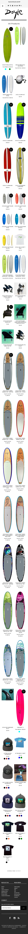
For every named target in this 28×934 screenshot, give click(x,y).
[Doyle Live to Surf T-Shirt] (20, 239)
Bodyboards (16, 895)
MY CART (18, 5)
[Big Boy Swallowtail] (8, 45)
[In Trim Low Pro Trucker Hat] (8, 744)
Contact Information (5, 895)
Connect (16, 897)
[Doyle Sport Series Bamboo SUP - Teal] (20, 466)
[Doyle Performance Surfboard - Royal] (20, 263)
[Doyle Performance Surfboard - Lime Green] (8, 264)
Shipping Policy (4, 891)
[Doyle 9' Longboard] (8, 165)
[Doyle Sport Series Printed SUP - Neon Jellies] (20, 610)
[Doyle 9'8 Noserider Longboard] (20, 165)
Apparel (15, 888)
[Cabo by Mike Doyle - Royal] (8, 84)
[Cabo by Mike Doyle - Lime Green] (20, 36)
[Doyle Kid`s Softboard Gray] (8, 199)
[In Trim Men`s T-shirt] (20, 742)
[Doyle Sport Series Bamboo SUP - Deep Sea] (8, 371)
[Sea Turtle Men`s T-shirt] (8, 826)
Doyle (2, 888)
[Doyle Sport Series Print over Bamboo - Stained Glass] (20, 514)
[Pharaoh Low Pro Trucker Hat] (8, 801)
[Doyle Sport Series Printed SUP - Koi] (20, 563)
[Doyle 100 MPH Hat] (20, 79)
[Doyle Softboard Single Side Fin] (8, 336)
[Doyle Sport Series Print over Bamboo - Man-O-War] (8, 514)
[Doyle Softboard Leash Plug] (8, 312)
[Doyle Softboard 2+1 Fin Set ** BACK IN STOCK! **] (8, 289)
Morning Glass (17, 894)
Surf (15, 889)
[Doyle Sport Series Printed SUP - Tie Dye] (8, 659)
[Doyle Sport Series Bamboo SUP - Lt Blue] (20, 371)
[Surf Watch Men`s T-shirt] (20, 826)
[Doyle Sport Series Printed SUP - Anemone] (8, 563)
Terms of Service (4, 889)
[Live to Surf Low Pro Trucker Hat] (8, 772)
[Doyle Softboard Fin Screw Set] (20, 289)
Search (2, 886)
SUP (15, 891)
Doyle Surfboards (16, 925)
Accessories (16, 892)
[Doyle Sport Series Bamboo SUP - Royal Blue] (8, 466)
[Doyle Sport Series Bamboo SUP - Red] (20, 418)
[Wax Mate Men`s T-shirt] (8, 850)
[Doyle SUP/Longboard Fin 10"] (8, 694)
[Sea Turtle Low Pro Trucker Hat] (20, 801)
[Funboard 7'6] (20, 707)
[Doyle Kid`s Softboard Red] (20, 199)
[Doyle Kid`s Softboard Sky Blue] (20, 219)
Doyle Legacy (17, 886)
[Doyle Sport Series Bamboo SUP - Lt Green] (8, 418)
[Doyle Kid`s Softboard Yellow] (8, 240)
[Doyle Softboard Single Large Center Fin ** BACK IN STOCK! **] (20, 312)
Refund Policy (4, 892)
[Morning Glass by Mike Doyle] (20, 772)
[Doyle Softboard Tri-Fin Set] (20, 335)
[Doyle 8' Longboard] (8, 120)
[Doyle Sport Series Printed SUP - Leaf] (8, 610)
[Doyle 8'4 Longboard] (20, 120)
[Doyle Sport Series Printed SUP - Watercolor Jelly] (20, 659)
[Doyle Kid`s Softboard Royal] (8, 219)
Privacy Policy (4, 894)
